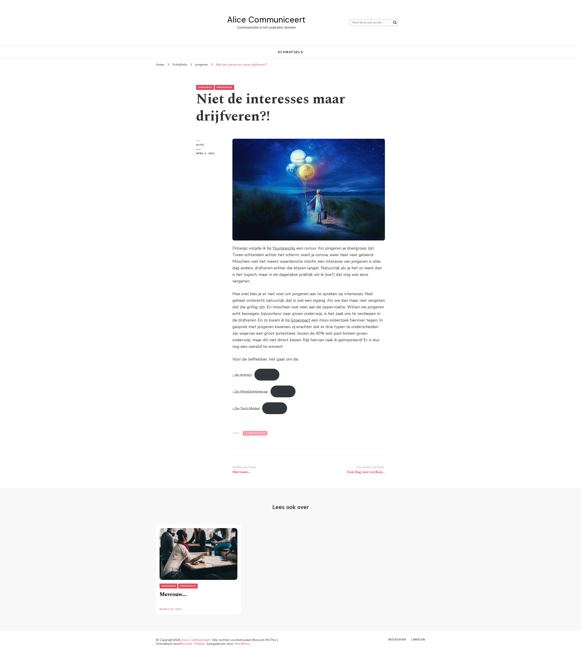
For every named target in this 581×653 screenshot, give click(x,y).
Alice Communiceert (266, 19)
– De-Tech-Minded (246, 408)
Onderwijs (224, 87)
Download (267, 374)
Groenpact (300, 320)
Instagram (397, 639)
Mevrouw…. (173, 594)
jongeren (205, 87)
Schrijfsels (290, 52)
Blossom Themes (192, 644)
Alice (200, 144)
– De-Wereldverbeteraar (250, 391)
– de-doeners (242, 374)
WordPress (242, 644)
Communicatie (255, 433)
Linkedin (418, 639)
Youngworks (283, 248)
